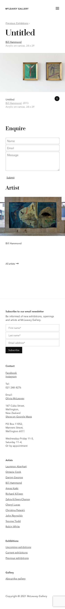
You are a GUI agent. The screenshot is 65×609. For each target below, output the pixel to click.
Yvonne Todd (13, 521)
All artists (10, 263)
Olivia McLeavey (15, 398)
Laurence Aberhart (16, 466)
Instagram (11, 376)
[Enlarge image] (57, 98)
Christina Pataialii (15, 510)
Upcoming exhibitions (18, 547)
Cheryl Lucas (13, 504)
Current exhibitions (17, 552)
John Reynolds (14, 515)
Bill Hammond (13, 42)
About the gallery (16, 578)
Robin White (13, 526)
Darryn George (14, 477)
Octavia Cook (13, 471)
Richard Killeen (14, 493)
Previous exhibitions (17, 558)
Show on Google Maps (19, 416)
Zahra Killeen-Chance (18, 499)
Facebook (11, 372)
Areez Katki (12, 488)
